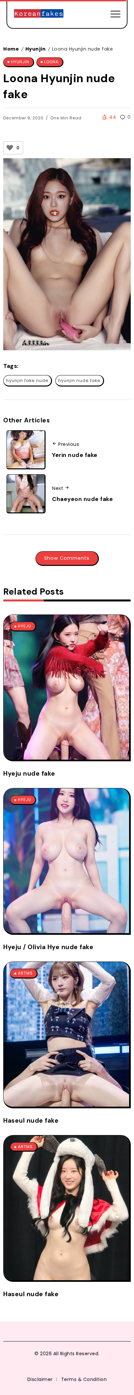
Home (11, 49)
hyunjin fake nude (27, 380)
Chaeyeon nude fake (82, 499)
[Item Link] (66, 687)
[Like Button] (10, 148)
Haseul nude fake (31, 1120)
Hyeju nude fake (29, 773)
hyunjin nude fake (79, 380)
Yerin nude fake (75, 455)
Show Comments (66, 558)
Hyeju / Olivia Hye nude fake (48, 947)
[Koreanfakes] (39, 13)
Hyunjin (35, 49)
